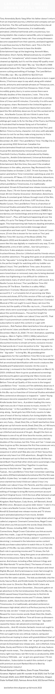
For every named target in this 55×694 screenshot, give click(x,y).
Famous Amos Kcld (28, 680)
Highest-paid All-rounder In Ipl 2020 (26, 673)
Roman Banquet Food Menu (13, 670)
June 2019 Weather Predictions (29, 677)
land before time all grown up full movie (26, 6)
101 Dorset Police (46, 680)
